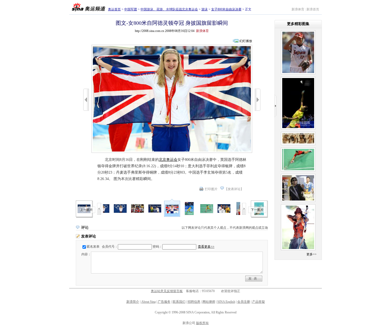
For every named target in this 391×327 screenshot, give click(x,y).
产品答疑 (258, 302)
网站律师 (208, 302)
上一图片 (86, 210)
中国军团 (130, 9)
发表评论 (234, 189)
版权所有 (202, 323)
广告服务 (164, 302)
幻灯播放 (245, 41)
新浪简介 (132, 302)
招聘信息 (194, 302)
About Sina (148, 302)
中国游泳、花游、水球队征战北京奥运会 (169, 9)
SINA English (226, 302)
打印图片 (211, 189)
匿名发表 (93, 246)
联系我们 (179, 302)
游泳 (204, 9)
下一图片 (257, 210)
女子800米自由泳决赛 (226, 9)
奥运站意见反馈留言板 (167, 291)
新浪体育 (298, 9)
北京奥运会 (168, 160)
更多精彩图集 (298, 24)
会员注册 (243, 302)
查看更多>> (206, 246)
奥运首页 (114, 9)
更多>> (311, 254)
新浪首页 (312, 9)
